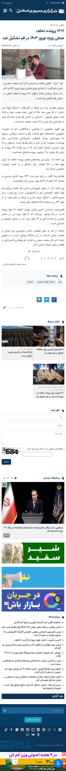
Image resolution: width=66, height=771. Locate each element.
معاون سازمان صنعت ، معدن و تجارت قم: (51, 388)
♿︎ (58, 763)
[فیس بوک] (11, 730)
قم (29, 251)
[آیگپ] (33, 730)
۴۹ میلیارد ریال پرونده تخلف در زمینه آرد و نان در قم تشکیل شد (49, 395)
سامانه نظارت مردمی (46, 282)
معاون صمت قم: (57, 25)
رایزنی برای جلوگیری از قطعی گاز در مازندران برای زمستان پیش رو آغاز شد (32, 646)
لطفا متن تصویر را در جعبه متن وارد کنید (45, 449)
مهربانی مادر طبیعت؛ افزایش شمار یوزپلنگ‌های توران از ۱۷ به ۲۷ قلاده (32, 654)
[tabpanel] (33, 510)
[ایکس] (54, 730)
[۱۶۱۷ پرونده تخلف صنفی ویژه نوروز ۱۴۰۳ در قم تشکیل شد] (33, 64)
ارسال (6, 462)
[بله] (38, 730)
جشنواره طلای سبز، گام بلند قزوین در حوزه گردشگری (37, 622)
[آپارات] (43, 730)
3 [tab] (8, 478)
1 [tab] (16, 478)
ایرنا (37, 11)
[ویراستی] (17, 730)
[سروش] (22, 730)
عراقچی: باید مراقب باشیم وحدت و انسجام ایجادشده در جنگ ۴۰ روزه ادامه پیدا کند (33, 529)
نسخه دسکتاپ (33, 720)
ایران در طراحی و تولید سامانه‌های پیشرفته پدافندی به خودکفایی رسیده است (32, 662)
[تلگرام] (60, 730)
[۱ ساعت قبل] (33, 503)
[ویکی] (33, 735)
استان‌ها (36, 251)
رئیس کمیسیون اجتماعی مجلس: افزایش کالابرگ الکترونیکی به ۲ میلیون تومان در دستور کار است (32, 633)
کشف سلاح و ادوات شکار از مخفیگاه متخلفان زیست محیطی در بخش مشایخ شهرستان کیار (32, 678)
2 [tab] (12, 478)
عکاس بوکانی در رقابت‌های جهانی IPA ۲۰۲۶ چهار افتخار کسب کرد (31, 627)
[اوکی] (38, 735)
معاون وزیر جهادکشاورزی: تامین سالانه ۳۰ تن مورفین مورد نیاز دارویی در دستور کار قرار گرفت (33, 670)
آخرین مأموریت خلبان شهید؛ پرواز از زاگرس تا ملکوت (37, 640)
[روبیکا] (49, 730)
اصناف (30, 282)
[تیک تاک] (6, 730)
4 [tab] (4, 478)
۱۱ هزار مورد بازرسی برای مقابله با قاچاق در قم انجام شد (49, 351)
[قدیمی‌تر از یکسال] (48, 336)
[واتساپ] (27, 735)
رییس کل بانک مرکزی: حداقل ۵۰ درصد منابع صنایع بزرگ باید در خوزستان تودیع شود (32, 686)
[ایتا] (27, 730)
